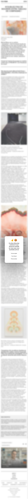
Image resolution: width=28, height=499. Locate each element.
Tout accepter (14, 253)
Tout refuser (14, 256)
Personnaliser (14, 258)
